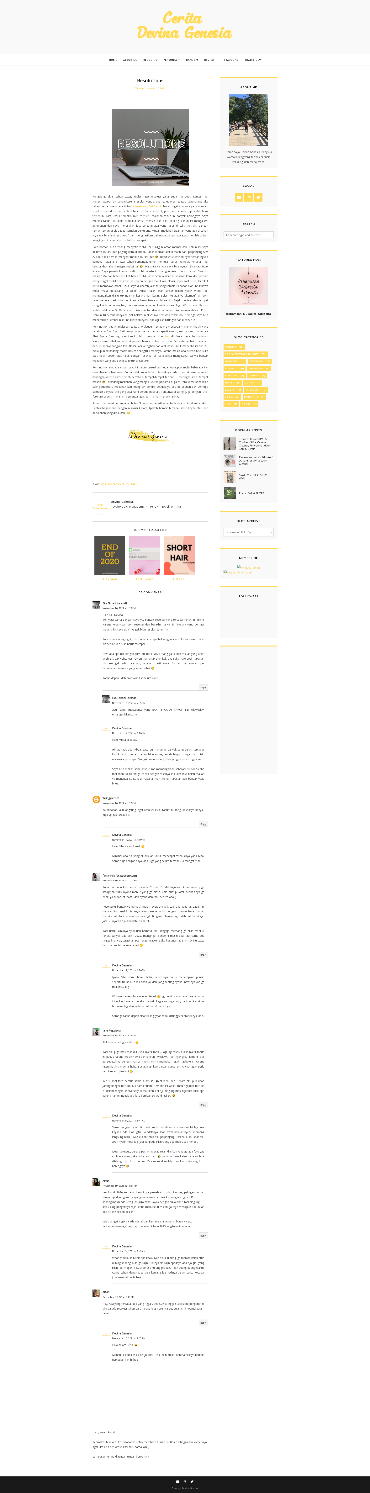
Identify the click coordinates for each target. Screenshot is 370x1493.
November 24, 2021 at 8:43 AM (128, 1251)
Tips (228, 404)
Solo (167, 336)
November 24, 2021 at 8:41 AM (128, 1120)
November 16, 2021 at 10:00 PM (120, 880)
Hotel (229, 397)
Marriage (231, 361)
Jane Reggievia (112, 1030)
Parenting (251, 397)
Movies (229, 383)
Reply (203, 687)
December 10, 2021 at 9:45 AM (128, 1338)
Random (230, 347)
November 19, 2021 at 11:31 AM (120, 1185)
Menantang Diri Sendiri (147, 206)
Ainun (106, 1181)
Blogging (231, 375)
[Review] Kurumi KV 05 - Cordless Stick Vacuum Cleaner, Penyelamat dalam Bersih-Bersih (255, 443)
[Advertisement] (249, 712)
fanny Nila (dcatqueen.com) (120, 875)
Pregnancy (256, 368)
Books (246, 404)
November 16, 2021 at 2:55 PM (128, 703)
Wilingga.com (111, 798)
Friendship (253, 390)
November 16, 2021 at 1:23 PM (119, 608)
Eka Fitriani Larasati (115, 603)
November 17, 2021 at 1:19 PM (128, 839)
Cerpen (249, 383)
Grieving (230, 368)
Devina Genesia (122, 728)
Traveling (256, 361)
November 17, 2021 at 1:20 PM (128, 970)
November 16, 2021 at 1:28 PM (119, 803)
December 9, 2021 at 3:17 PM (118, 1297)
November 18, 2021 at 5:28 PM (119, 1035)
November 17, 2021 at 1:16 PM (128, 733)
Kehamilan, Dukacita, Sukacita (248, 314)
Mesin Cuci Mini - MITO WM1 (253, 476)
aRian (106, 1292)
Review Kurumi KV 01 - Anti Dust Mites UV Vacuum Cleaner (255, 460)
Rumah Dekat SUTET (252, 493)
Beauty (230, 390)
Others (254, 375)
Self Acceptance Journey (119, 484)
